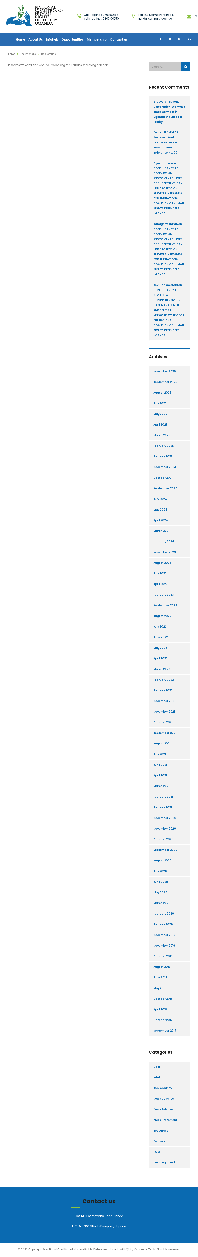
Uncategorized (164, 1162)
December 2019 (164, 935)
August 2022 (162, 616)
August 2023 (162, 563)
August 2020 (162, 860)
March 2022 (161, 669)
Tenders (159, 1141)
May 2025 (160, 414)
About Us (35, 39)
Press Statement (165, 1120)
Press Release (163, 1109)
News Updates (163, 1099)
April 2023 (160, 584)
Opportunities (72, 39)
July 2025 (160, 403)
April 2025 (160, 424)
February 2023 (163, 595)
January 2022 (163, 690)
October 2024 (163, 478)
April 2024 (160, 520)
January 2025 (163, 456)
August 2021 (162, 743)
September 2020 (165, 850)
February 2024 (163, 541)
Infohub (52, 39)
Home (20, 39)
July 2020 (160, 871)
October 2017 (162, 1020)
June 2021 (160, 765)
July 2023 (160, 573)
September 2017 (164, 1031)
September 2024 (165, 488)
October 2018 (162, 999)
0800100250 (111, 18)
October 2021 (162, 722)
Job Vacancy (162, 1088)
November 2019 (164, 945)
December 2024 (164, 467)
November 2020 (164, 829)
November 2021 (164, 712)
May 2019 (159, 988)
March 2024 (161, 531)
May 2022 (160, 648)
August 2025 (162, 393)
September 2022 (165, 605)
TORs (157, 1152)
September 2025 (165, 382)
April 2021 (160, 775)
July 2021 (159, 754)
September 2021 (164, 733)
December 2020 (164, 818)
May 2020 (160, 892)
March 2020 (161, 903)
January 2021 (162, 807)
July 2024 (160, 499)
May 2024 (160, 510)
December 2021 (164, 701)
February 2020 (163, 914)
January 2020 (163, 924)
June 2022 (160, 637)
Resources (160, 1130)
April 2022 (160, 658)
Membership (97, 39)
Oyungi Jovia (162, 163)
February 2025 (163, 446)
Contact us (119, 39)
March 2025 (161, 435)
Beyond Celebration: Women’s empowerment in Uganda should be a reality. (169, 112)
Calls (156, 1067)
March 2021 (161, 786)
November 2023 (164, 552)
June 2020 (160, 882)
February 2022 (163, 680)
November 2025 (164, 371)
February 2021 (163, 797)
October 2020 (163, 839)
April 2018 (160, 1009)
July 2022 (160, 626)
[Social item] (160, 39)
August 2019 (162, 967)
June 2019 (160, 977)
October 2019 (162, 956)
